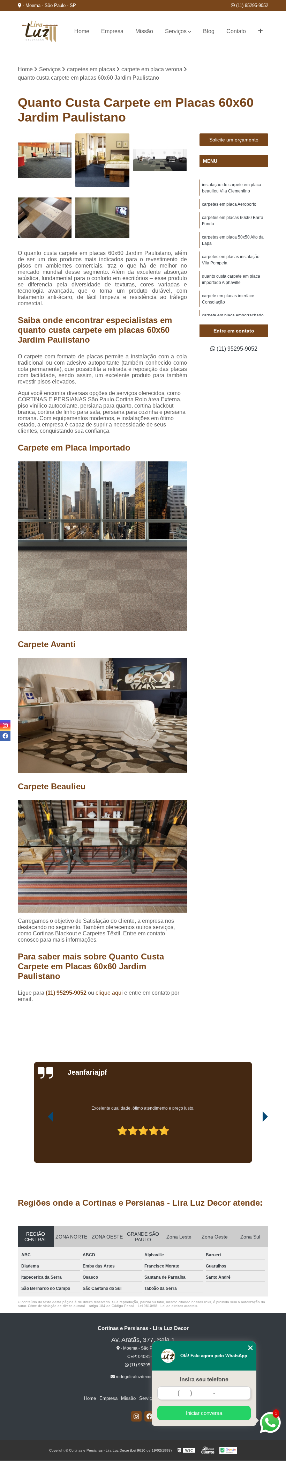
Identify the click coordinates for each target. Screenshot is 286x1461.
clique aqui (109, 993)
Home (81, 31)
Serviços (176, 31)
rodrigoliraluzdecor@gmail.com (145, 1376)
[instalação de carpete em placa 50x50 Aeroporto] (45, 160)
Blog (208, 31)
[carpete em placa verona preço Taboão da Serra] (102, 160)
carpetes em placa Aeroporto (229, 204)
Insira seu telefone (204, 1379)
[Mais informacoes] (260, 31)
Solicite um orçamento (233, 140)
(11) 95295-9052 (251, 5)
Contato (236, 31)
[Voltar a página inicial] (40, 31)
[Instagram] (136, 1416)
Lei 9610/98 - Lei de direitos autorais (167, 1306)
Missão (144, 31)
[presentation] (41, 1143)
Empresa (112, 31)
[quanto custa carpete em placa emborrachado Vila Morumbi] (102, 218)
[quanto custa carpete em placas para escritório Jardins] (160, 160)
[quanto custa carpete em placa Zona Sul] (45, 218)
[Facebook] (149, 1416)
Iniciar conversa (204, 1413)
